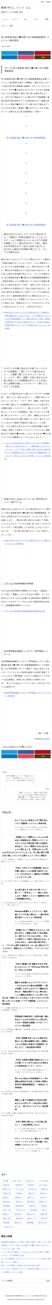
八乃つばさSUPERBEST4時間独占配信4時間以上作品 (25, 611)
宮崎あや (19, 1193)
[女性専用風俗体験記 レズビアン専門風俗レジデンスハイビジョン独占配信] (28, 713)
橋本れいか (43, 1202)
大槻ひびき (7, 1193)
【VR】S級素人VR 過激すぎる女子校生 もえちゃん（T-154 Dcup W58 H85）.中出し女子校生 (31, 967)
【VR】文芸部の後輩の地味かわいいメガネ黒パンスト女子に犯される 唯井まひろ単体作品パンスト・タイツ (32, 1063)
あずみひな (30, 1181)
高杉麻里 (6, 1223)
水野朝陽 (6, 1206)
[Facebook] (26, 53)
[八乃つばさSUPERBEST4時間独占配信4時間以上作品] (28, 628)
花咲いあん (7, 1218)
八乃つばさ (20, 1189)
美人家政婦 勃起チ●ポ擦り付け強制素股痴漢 (26, 137)
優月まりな (7, 1189)
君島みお (44, 1189)
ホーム (4, 26)
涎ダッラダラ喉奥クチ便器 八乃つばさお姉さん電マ (21, 1265)
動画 (11, 26)
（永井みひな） (9, 1227)
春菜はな (18, 1197)
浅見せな (32, 1206)
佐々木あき (43, 1185)
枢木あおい (7, 1202)
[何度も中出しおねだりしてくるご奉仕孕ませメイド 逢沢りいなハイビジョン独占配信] (28, 560)
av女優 (46, 733)
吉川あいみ (32, 1189)
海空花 (44, 1206)
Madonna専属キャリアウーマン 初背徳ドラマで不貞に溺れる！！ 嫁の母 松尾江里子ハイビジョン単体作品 (32, 914)
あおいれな (17, 1181)
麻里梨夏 (30, 1223)
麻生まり (18, 1223)
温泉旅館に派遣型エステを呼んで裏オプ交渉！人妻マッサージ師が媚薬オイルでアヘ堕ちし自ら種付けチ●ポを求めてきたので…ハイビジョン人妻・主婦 (25, 1245)
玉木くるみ (7, 1210)
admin (47, 739)
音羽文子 (44, 1218)
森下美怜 (31, 1202)
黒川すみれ (43, 1223)
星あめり (43, 1193)
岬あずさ (31, 1193)
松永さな (43, 1197)
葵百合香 (19, 1218)
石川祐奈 (33, 1210)
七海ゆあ (6, 1185)
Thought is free (39, 1299)
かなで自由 (43, 1181)
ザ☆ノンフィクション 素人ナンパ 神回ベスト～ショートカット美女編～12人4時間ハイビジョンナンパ (32, 1141)
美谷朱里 (18, 1214)
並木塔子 (31, 1185)
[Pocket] (26, 57)
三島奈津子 (18, 1185)
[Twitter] (9, 53)
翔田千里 (43, 1214)
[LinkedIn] (9, 57)
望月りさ (31, 1197)
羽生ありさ (31, 1214)
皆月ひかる (20, 1210)
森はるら (19, 1202)
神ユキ (44, 1210)
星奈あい (6, 1197)
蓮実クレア (32, 1218)
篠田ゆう (6, 1214)
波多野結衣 (19, 1206)
